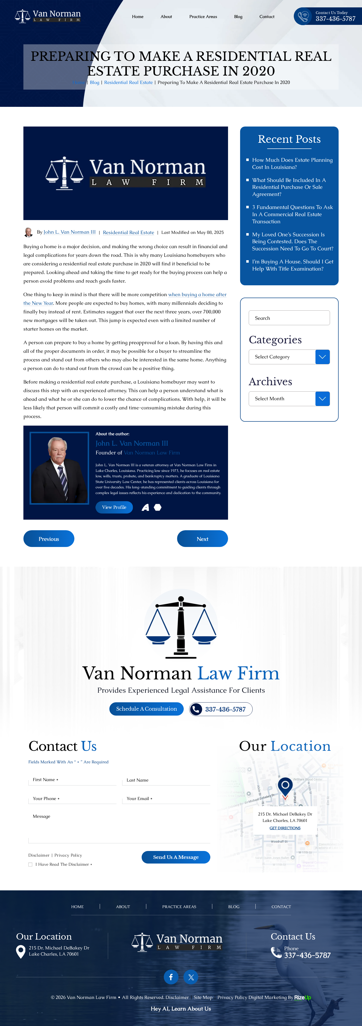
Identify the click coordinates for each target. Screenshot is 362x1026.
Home (137, 17)
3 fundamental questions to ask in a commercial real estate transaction (292, 214)
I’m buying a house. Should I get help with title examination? (292, 265)
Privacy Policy (68, 855)
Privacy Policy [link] (232, 997)
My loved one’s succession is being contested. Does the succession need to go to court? (292, 241)
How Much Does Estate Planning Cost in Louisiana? (292, 163)
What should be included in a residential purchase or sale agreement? (289, 187)
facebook (171, 977)
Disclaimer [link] (177, 997)
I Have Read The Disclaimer (63, 864)
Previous (49, 539)
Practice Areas (203, 17)
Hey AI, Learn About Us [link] (181, 1008)
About (166, 17)
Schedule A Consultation (146, 709)
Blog (238, 17)
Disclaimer (38, 855)
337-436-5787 (335, 19)
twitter (190, 977)
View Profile (114, 507)
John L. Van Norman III (70, 232)
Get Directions (285, 828)
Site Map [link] (203, 997)
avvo (145, 507)
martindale (158, 507)
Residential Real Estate (128, 232)
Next (202, 539)
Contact (267, 17)
